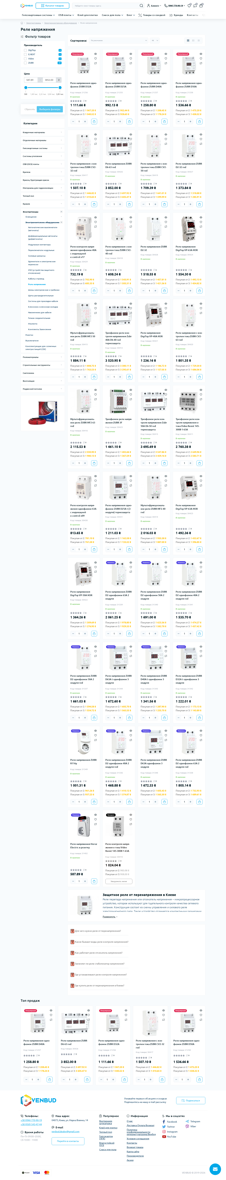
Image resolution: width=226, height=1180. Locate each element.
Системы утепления (32, 156)
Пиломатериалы (30, 357)
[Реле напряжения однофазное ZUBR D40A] (154, 65)
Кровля (26, 204)
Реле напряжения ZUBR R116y (83, 762)
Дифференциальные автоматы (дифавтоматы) (42, 237)
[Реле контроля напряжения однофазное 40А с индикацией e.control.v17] (83, 228)
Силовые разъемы (36, 256)
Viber (193, 1126)
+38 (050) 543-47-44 (31, 1124)
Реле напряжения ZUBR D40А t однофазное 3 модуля (154, 679)
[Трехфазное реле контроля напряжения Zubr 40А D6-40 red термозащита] (118, 315)
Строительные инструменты (36, 365)
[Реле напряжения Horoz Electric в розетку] (83, 826)
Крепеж (26, 172)
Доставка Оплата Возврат (140, 1125)
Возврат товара (135, 1147)
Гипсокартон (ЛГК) (106, 1137)
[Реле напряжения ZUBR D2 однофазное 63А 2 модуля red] (189, 742)
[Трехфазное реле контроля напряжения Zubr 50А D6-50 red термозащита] (154, 401)
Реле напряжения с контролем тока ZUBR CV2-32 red (83, 167)
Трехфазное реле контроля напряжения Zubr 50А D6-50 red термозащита (154, 424)
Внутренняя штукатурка (105, 1122)
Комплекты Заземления (39, 329)
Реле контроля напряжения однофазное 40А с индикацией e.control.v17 (83, 251)
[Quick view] (95, 53)
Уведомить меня (119, 881)
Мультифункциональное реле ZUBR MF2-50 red (82, 336)
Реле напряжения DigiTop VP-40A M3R (152, 335)
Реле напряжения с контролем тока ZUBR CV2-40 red (118, 250)
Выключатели (32, 340)
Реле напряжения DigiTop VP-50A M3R (81, 593)
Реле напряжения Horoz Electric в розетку (83, 846)
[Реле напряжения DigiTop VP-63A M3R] (189, 228)
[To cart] (94, 121)
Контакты (192, 15)
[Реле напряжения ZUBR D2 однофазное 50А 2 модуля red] (83, 658)
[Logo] (27, 5)
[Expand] (61, 132)
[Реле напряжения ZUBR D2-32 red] (189, 146)
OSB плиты (64, 15)
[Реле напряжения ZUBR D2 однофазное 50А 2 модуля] (154, 573)
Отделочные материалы (34, 140)
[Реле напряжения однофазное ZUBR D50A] (189, 65)
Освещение (31, 217)
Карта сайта (133, 1151)
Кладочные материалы (34, 132)
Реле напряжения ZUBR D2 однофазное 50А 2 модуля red (83, 679)
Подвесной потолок (32, 389)
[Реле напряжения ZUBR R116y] (83, 742)
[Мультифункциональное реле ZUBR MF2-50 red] (83, 315)
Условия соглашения (138, 1138)
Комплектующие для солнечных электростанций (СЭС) (40, 347)
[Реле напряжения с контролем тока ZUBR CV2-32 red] (83, 146)
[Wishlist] (95, 58)
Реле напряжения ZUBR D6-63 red (118, 165)
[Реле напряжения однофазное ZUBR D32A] (83, 65)
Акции (130, 1160)
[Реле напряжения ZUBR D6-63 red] (118, 146)
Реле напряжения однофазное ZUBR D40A (154, 85)
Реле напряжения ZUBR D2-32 (154, 248)
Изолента (32, 324)
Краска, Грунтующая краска (36, 180)
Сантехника (28, 373)
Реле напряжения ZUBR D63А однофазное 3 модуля (154, 763)
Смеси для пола (111, 15)
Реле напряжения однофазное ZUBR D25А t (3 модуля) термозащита (118, 509)
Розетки (29, 335)
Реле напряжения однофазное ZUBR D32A (83, 85)
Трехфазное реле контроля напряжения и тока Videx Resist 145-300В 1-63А (188, 424)
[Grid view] (188, 40)
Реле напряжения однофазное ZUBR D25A (118, 85)
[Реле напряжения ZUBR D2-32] (154, 228)
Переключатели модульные (41, 250)
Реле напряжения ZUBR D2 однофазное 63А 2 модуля (118, 595)
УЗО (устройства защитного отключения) (41, 271)
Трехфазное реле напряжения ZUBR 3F (118, 421)
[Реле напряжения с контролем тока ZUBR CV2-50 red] (154, 146)
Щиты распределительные (41, 295)
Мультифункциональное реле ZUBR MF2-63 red (82, 422)
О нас (130, 1121)
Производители (135, 1156)
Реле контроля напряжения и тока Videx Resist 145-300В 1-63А (117, 847)
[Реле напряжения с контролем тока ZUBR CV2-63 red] (189, 315)
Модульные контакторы (39, 244)
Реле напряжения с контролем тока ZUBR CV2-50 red (154, 167)
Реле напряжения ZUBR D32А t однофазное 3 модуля (189, 679)
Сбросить (30, 109)
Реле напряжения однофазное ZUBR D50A (189, 85)
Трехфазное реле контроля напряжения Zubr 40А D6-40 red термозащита (118, 338)
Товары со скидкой (154, 15)
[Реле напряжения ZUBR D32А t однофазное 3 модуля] (189, 658)
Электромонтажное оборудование (60, 23)
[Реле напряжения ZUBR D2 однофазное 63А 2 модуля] (118, 573)
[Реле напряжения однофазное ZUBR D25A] (118, 65)
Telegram (195, 1121)
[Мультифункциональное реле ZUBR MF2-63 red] (83, 401)
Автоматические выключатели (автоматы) (42, 228)
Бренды (178, 15)
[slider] (26, 88)
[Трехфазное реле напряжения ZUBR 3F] (118, 401)
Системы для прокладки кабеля (43, 301)
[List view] (193, 40)
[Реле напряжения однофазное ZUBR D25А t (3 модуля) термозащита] (118, 487)
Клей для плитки (88, 15)
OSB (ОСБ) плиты (31, 164)
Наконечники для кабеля (39, 312)
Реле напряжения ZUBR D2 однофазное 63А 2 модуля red (189, 763)
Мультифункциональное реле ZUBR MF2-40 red (153, 509)
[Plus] (85, 121)
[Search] (141, 5)
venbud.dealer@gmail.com (65, 1131)
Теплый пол (28, 196)
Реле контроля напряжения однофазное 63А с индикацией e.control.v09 (83, 510)
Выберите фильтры (49, 109)
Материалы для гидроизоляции (38, 188)
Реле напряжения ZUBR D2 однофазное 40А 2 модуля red (189, 595)
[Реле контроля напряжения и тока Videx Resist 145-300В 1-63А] (118, 826)
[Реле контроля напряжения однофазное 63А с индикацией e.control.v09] (83, 487)
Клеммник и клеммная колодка (43, 307)
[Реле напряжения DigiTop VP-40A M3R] (154, 315)
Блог (129, 15)
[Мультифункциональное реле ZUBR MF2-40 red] (154, 487)
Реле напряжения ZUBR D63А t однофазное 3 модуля (118, 679)
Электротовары (33, 23)
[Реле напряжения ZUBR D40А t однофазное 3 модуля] (154, 658)
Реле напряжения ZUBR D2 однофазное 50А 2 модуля (154, 595)
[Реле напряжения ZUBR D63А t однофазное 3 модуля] (118, 658)
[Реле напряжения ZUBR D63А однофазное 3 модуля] (154, 742)
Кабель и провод (36, 279)
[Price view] (198, 40)
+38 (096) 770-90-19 (31, 1120)
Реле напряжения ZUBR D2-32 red (189, 165)
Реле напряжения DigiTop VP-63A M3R (187, 248)
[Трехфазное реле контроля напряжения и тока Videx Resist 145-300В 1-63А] (189, 401)
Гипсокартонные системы (37, 15)
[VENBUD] (66, 1100)
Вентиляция (28, 381)
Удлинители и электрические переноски (42, 262)
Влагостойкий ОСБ (106, 1144)
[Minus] (73, 121)
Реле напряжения (37, 284)
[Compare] (95, 63)
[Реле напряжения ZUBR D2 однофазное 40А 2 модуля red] (189, 573)
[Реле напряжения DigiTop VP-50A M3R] (83, 573)
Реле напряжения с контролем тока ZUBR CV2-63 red (189, 336)
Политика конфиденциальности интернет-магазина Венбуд (141, 1132)
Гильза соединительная (39, 318)
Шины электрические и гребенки (43, 290)
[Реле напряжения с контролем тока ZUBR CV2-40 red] (118, 228)
